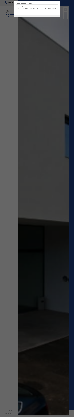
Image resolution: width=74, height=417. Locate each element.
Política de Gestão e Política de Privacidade (51, 16)
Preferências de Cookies (53, 13)
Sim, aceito (19, 13)
